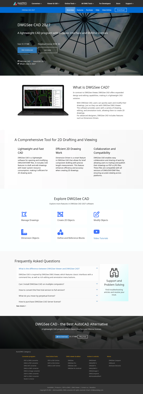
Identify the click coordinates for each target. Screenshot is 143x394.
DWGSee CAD (72, 366)
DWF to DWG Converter (31, 376)
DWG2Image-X (93, 371)
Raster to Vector (29, 379)
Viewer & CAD (52, 3)
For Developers (105, 3)
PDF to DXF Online (53, 360)
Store (118, 3)
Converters (36, 3)
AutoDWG (50, 387)
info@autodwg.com (97, 390)
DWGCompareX (94, 374)
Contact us (84, 387)
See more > (21, 306)
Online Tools (70, 3)
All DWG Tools (87, 3)
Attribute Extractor (115, 366)
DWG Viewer (76, 387)
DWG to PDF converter (31, 363)
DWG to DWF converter (31, 368)
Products (58, 387)
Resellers (93, 387)
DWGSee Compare (115, 360)
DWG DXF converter (30, 366)
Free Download (63, 337)
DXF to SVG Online (53, 363)
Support (129, 3)
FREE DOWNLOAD (27, 50)
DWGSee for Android (74, 368)
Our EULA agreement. (24, 54)
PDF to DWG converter (31, 360)
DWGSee (70, 360)
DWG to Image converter (32, 371)
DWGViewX (92, 360)
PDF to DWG (66, 387)
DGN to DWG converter (31, 374)
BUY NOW (47, 50)
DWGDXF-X (92, 366)
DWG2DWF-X (93, 368)
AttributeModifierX (95, 376)
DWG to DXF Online (54, 366)
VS (32, 61)
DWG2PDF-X (93, 363)
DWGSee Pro (72, 363)
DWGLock (112, 363)
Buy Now (83, 337)
